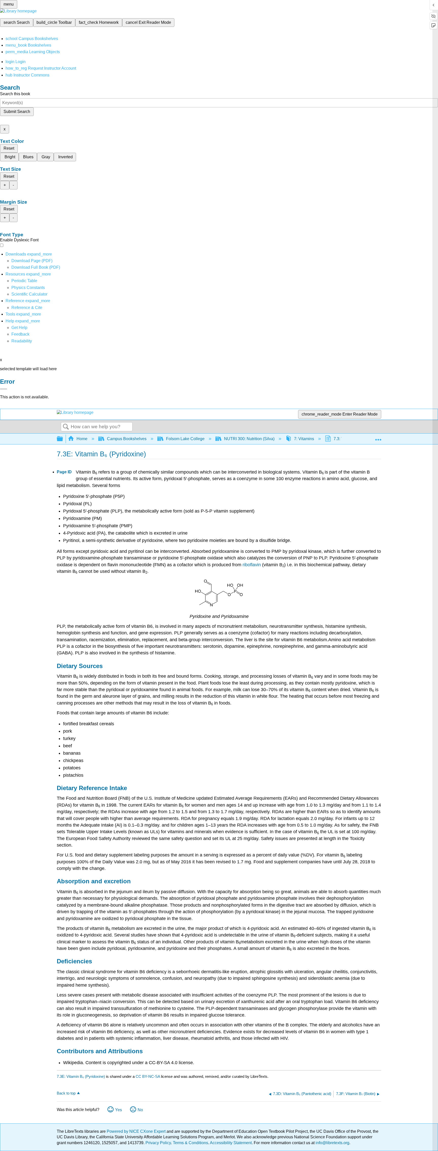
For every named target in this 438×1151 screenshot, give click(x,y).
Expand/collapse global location (378, 437)
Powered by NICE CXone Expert (137, 1131)
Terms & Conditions (190, 1143)
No (140, 1110)
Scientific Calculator (29, 294)
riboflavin (252, 564)
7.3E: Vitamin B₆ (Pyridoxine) (81, 1076)
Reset (9, 148)
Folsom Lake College (185, 439)
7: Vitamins (304, 439)
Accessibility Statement (231, 1143)
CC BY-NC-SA (148, 1076)
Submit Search (17, 111)
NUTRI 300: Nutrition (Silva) (249, 439)
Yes (118, 1110)
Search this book (15, 94)
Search (66, 427)
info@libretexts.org (332, 1143)
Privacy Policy (158, 1143)
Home (82, 439)
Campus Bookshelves (127, 439)
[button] (20, 334)
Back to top (66, 1093)
